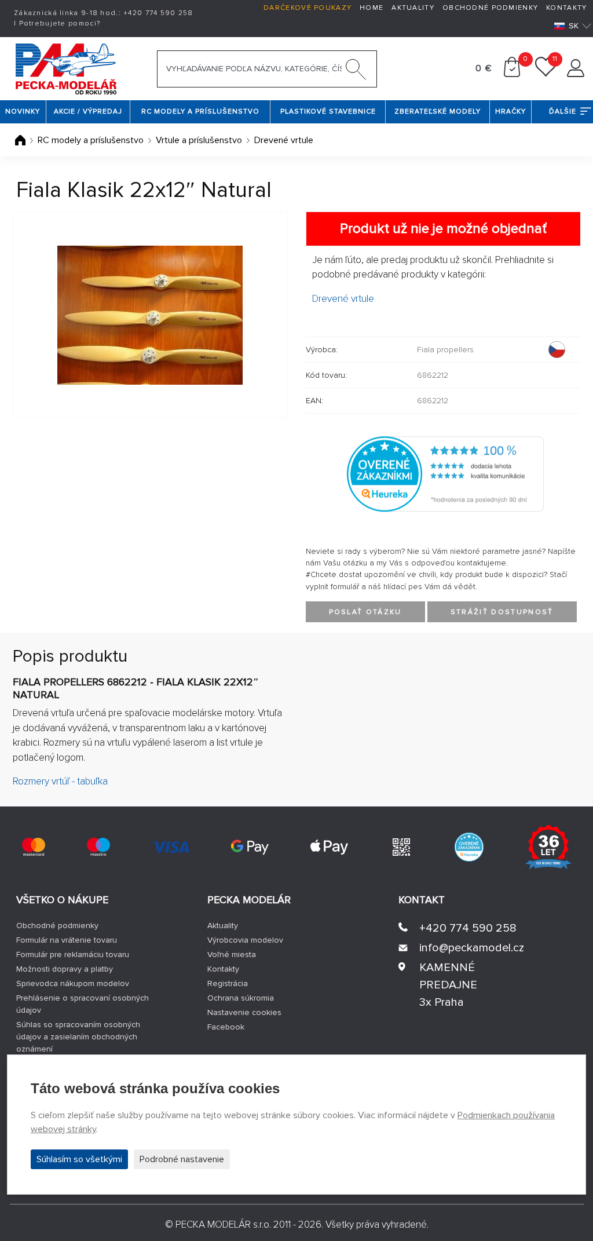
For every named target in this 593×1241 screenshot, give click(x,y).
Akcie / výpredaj (88, 111)
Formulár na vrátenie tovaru (66, 940)
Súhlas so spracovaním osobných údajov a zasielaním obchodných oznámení (78, 1037)
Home (371, 7)
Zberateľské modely (437, 111)
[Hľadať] (356, 72)
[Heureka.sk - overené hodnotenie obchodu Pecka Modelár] (445, 473)
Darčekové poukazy (307, 7)
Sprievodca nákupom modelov (72, 983)
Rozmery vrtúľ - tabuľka (60, 781)
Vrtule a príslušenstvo (199, 140)
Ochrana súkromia (240, 998)
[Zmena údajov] (575, 74)
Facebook (225, 1027)
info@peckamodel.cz (471, 948)
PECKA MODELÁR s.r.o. (223, 1224)
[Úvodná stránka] (21, 140)
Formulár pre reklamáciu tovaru (72, 954)
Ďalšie (562, 111)
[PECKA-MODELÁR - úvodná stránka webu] (66, 68)
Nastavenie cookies (244, 1012)
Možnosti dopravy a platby (64, 969)
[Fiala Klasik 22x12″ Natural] (150, 315)
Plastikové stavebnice (328, 111)
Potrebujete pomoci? (60, 23)
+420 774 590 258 (468, 928)
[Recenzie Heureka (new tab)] (469, 847)
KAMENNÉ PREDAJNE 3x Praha (448, 985)
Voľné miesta (231, 954)
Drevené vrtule (283, 140)
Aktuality (412, 7)
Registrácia (227, 983)
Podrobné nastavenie (182, 1159)
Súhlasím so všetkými (79, 1159)
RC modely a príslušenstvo (200, 111)
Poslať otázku (365, 612)
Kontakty (566, 7)
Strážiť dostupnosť (502, 612)
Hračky (510, 111)
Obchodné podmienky (490, 7)
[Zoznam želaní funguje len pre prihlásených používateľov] (546, 74)
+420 (158, 13)
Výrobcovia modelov (245, 940)
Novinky (22, 111)
